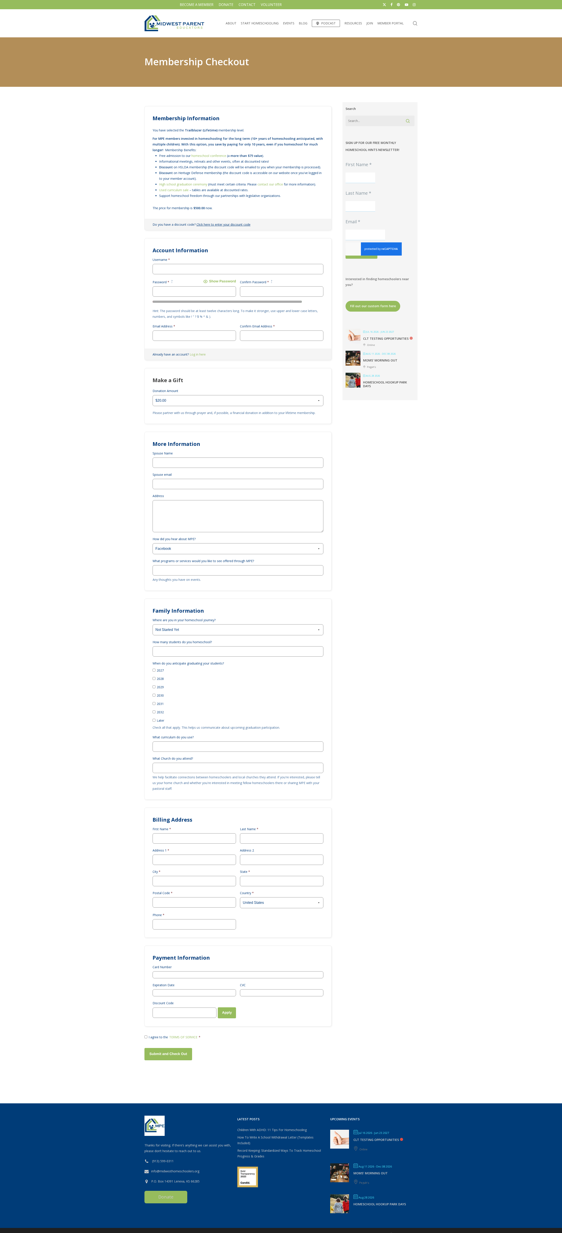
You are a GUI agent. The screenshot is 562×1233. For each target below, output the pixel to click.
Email (353, 222)
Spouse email (162, 474)
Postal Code (163, 893)
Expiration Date (164, 985)
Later (160, 720)
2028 (160, 679)
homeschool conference (208, 156)
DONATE (226, 4)
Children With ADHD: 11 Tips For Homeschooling (272, 1130)
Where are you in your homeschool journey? (184, 620)
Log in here (198, 354)
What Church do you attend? (173, 758)
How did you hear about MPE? (174, 539)
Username (161, 260)
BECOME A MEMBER (196, 4)
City (156, 872)
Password (162, 282)
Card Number (162, 967)
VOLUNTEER (271, 4)
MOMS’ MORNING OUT (380, 360)
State (245, 872)
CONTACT (247, 4)
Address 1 (161, 850)
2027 (160, 670)
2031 (160, 704)
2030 (160, 695)
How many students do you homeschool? (182, 642)
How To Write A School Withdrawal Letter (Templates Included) (275, 1140)
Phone (158, 915)
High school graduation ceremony (183, 184)
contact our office (270, 184)
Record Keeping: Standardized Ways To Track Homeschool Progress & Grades (279, 1153)
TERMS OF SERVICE (183, 1037)
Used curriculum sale (174, 190)
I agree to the (174, 1037)
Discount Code (163, 1003)
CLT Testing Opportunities (386, 338)
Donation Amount (165, 391)
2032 (160, 712)
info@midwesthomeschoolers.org (175, 1171)
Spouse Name (163, 453)
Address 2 (247, 850)
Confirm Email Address (257, 326)
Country (247, 893)
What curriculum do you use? (173, 737)
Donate (165, 1197)
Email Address (164, 326)
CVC (243, 985)
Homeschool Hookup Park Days (385, 384)
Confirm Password (256, 282)
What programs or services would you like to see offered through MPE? (203, 561)
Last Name (249, 829)
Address (158, 496)
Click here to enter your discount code (223, 224)
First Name (162, 829)
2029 (160, 687)
